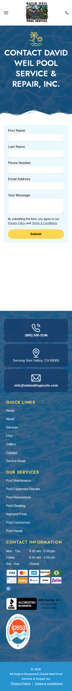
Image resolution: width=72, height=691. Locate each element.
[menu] (6, 13)
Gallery (11, 444)
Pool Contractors (18, 522)
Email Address (19, 179)
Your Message (19, 195)
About (10, 419)
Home (10, 410)
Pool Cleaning (15, 505)
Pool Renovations (18, 497)
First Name (16, 130)
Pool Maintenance (18, 480)
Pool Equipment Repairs (23, 489)
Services (12, 427)
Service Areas (16, 461)
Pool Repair (14, 531)
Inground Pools (16, 514)
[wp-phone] (67, 12)
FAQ (9, 435)
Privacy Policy (16, 223)
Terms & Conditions (44, 223)
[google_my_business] (8, 588)
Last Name (16, 147)
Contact (11, 452)
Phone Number (19, 163)
